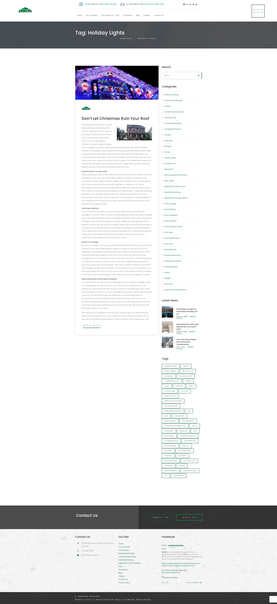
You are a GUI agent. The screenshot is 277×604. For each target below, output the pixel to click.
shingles (182, 466)
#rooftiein (166, 570)
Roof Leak (168, 232)
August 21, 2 (180, 316)
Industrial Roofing (125, 560)
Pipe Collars (169, 180)
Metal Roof (168, 169)
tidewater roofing (189, 471)
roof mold (168, 456)
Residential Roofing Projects (176, 198)
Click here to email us (90, 555)
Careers (146, 15)
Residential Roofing (172, 192)
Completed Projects (172, 129)
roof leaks (168, 451)
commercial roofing (171, 381)
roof (195, 431)
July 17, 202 (180, 347)
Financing (168, 140)
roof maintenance (184, 451)
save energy (168, 466)
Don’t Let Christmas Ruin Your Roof (115, 118)
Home (79, 15)
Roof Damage (170, 203)
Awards (167, 106)
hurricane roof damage (172, 411)
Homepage (126, 38)
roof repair (182, 456)
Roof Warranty (170, 249)
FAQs (120, 566)
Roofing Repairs (170, 267)
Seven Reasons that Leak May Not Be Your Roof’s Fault (187, 326)
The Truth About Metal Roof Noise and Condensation (186, 342)
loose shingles (179, 416)
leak (189, 411)
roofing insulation (171, 441)
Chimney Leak (170, 117)
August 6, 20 (180, 332)
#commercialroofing (171, 572)
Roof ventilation (189, 461)
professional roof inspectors (175, 426)
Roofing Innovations (172, 261)
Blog (138, 15)
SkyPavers (168, 284)
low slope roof (170, 163)
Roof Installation (171, 215)
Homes (167, 152)
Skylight (167, 278)
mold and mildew (188, 421)
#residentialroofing (179, 570)
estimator (179, 386)
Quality (194, 426)
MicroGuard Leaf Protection (175, 175)
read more (92, 325)
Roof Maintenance (172, 238)
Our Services (106, 15)
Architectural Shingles (173, 100)
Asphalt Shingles (170, 371)
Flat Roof (168, 146)
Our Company (91, 15)
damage (188, 381)
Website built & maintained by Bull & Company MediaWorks (113, 600)
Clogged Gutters (185, 376)
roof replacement (170, 461)
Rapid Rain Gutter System (175, 186)
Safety (167, 272)
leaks (166, 416)
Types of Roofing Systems (175, 289)
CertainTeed (168, 376)
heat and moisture (170, 406)
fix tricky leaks (169, 391)
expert (191, 386)
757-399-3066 (90, 4)
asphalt (186, 366)
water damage (178, 476)
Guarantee (127, 15)
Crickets (167, 135)
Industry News (170, 158)
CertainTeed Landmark (173, 112)
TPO (165, 476)
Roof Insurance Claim (173, 226)
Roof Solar (168, 244)
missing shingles (170, 421)
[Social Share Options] (201, 582)
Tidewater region (170, 471)
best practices (187, 371)
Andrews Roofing (171, 94)
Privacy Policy (124, 582)
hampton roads (170, 396)
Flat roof (184, 391)
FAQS (117, 15)
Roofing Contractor (188, 436)
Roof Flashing (170, 209)
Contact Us (158, 15)
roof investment (170, 446)
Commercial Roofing (173, 123)
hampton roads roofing (173, 401)
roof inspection (190, 441)
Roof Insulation (170, 221)
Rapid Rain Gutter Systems (129, 563)
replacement (168, 431)
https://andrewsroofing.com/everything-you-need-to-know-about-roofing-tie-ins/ (181, 564)
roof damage (169, 436)
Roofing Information (172, 255)
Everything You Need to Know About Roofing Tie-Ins (187, 311)
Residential (183, 431)
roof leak (185, 446)
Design (166, 386)
